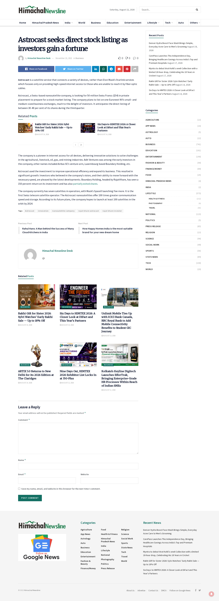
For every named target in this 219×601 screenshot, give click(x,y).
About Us (130, 590)
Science (150, 238)
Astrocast (29, 211)
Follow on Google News (180, 590)
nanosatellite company (63, 211)
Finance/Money (154, 168)
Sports (150, 250)
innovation (43, 211)
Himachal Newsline (32, 590)
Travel (152, 208)
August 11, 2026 (109, 390)
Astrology (152, 132)
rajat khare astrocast (88, 211)
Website (85, 474)
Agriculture (152, 119)
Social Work (152, 244)
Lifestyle (152, 22)
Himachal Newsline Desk (39, 58)
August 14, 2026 (42, 134)
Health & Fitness (157, 198)
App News (151, 125)
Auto (181, 22)
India (67, 22)
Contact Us (153, 590)
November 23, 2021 (64, 58)
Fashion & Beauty (155, 162)
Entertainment (133, 22)
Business (96, 22)
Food (148, 174)
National (151, 214)
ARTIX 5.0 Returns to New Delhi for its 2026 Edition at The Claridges (36, 375)
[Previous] (75, 145)
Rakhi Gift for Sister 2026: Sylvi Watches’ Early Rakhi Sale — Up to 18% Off (53, 127)
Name (22, 460)
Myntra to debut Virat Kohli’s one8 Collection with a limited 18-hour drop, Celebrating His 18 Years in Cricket (173, 72)
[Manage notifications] (211, 594)
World (81, 22)
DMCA (163, 590)
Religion (150, 232)
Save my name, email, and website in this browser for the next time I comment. (61, 488)
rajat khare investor (112, 211)
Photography (155, 203)
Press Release (153, 226)
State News (152, 256)
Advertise (141, 590)
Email (22, 474)
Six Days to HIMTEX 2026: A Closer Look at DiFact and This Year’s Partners (116, 127)
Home (22, 22)
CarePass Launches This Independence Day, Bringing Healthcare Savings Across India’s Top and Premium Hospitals (173, 59)
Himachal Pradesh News (45, 22)
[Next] (81, 145)
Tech (167, 22)
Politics (150, 220)
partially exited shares (85, 183)
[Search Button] (197, 9)
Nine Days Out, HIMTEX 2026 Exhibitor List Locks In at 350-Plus (78, 375)
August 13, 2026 (109, 336)
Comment (24, 419)
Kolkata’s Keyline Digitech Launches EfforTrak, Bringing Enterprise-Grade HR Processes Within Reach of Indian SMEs (119, 378)
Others (194, 22)
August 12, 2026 (67, 383)
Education (112, 22)
